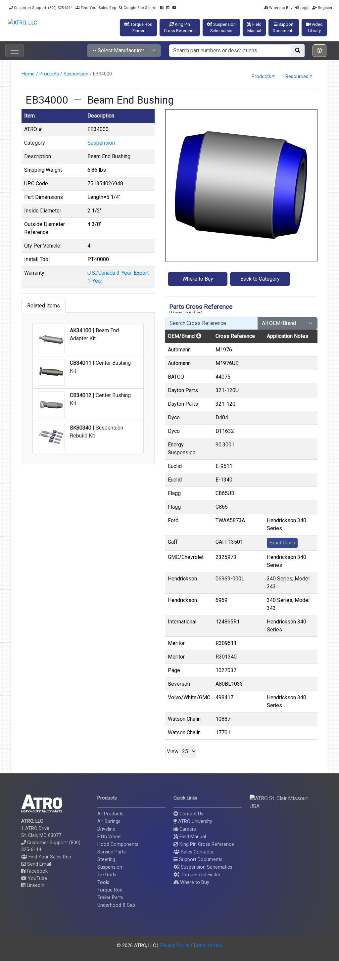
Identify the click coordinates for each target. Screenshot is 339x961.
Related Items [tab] (43, 305)
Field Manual (192, 837)
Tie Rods (106, 875)
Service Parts (111, 852)
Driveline (106, 829)
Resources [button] (296, 76)
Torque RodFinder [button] (141, 27)
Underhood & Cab (116, 905)
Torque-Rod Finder (199, 875)
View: (173, 751)
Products (49, 74)
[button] (319, 50)
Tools (103, 882)
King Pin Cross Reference (206, 844)
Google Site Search (140, 8)
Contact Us (190, 814)
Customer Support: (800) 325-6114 (43, 8)
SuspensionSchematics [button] (223, 27)
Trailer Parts (110, 897)
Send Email (38, 864)
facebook (36, 871)
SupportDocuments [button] (284, 27)
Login (304, 8)
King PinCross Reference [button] (180, 27)
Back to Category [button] (260, 279)
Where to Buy (280, 8)
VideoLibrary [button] (315, 27)
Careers (187, 829)
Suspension (76, 74)
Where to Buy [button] (197, 279)
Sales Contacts (196, 852)
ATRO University (194, 821)
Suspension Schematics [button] (205, 867)
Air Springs (109, 821)
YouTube (36, 878)
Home (28, 74)
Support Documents (200, 859)
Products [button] (261, 76)
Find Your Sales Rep (98, 8)
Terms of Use (207, 945)
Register (324, 8)
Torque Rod (109, 890)
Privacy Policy (174, 945)
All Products (110, 814)
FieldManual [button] (254, 27)
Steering (106, 859)
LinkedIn (34, 885)
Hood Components (117, 844)
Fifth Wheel (109, 837)
